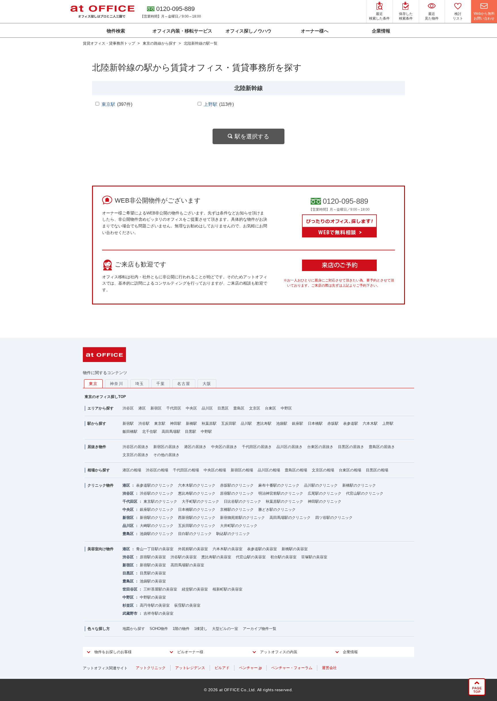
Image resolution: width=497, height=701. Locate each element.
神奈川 (116, 383)
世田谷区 (130, 589)
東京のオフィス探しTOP (105, 397)
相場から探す (98, 470)
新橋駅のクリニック (359, 485)
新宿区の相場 (242, 470)
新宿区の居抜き (166, 447)
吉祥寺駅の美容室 (158, 613)
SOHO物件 (159, 628)
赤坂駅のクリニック (237, 485)
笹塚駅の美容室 (314, 557)
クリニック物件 (100, 485)
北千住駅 (149, 431)
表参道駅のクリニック (154, 485)
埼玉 (139, 383)
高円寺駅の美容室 (155, 605)
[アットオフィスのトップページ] (102, 11)
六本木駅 (370, 423)
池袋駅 (281, 423)
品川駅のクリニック (321, 485)
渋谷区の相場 (157, 470)
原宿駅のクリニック (237, 493)
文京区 (254, 408)
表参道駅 (350, 423)
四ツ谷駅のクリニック (334, 517)
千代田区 (173, 408)
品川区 (207, 408)
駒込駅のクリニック (233, 534)
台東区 (270, 408)
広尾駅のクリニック (324, 493)
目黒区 (223, 408)
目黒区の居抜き (351, 447)
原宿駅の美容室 (153, 557)
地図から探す (134, 628)
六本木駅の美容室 (227, 549)
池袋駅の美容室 (153, 581)
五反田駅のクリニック (196, 525)
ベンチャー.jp (250, 668)
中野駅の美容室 (153, 597)
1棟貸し (200, 628)
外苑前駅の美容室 (193, 549)
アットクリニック (151, 668)
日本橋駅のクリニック (196, 509)
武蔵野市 (130, 613)
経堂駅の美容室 (195, 589)
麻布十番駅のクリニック (278, 485)
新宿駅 (128, 423)
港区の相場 (132, 470)
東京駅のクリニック (160, 501)
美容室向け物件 (100, 549)
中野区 (286, 408)
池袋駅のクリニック (156, 534)
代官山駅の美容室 (251, 557)
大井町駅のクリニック (238, 525)
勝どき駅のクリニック (277, 509)
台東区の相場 (350, 470)
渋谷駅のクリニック (156, 493)
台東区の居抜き (320, 447)
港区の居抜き (195, 447)
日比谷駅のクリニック (242, 501)
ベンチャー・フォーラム (291, 668)
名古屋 (183, 383)
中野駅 (206, 431)
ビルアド (222, 668)
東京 (93, 383)
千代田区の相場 (186, 470)
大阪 (206, 383)
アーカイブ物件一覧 (259, 628)
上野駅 (210, 104)
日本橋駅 (315, 423)
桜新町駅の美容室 (227, 589)
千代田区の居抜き (257, 447)
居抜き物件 (96, 447)
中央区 (191, 408)
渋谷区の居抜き (136, 447)
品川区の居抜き (289, 447)
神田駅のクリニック (324, 501)
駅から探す (96, 423)
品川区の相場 (269, 470)
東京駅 (108, 104)
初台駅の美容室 (283, 557)
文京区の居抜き (136, 455)
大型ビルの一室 (225, 628)
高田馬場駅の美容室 (187, 565)
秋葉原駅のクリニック (284, 501)
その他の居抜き (166, 455)
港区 (142, 408)
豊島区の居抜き (382, 447)
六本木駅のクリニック (196, 485)
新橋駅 (191, 423)
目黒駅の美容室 (153, 573)
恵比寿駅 (264, 423)
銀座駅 (297, 423)
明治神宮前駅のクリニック (280, 493)
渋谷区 (128, 408)
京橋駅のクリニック (237, 509)
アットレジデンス (190, 668)
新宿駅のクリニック (156, 517)
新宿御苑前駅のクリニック (242, 517)
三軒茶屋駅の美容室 (160, 589)
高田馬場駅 (171, 431)
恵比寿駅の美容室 (216, 557)
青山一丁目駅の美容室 (154, 549)
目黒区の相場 (377, 470)
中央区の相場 (215, 470)
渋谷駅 (144, 423)
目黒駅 (190, 431)
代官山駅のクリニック (364, 493)
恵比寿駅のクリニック (196, 493)
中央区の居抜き (224, 447)
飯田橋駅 (130, 431)
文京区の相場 (323, 470)
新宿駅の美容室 (153, 565)
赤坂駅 (333, 423)
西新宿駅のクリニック (196, 517)
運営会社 (329, 668)
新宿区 (156, 408)
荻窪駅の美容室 (187, 605)
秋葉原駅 (209, 423)
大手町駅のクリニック (200, 501)
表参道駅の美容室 (262, 549)
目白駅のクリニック (195, 534)
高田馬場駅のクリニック (290, 517)
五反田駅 (228, 423)
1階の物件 (181, 628)
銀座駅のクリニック (156, 509)
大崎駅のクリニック (156, 525)
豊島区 (238, 408)
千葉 (160, 383)
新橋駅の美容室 (295, 549)
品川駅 (246, 423)
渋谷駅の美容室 (184, 557)
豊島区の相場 (296, 470)
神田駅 (175, 423)
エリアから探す (100, 408)
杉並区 (128, 605)
